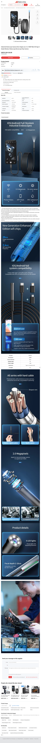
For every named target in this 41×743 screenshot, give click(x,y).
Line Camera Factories (33, 727)
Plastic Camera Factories (12, 727)
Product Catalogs (16, 705)
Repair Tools (4, 719)
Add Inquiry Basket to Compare (20, 41)
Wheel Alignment (15, 719)
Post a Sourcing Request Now (31, 677)
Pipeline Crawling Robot (5, 709)
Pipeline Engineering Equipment (16, 709)
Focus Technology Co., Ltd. (13, 738)
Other (21, 709)
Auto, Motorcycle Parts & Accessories (9, 7)
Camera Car (4, 727)
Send (10, 677)
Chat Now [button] (31, 57)
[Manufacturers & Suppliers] (20, 2)
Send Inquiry (10, 57)
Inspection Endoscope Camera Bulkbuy (16, 732)
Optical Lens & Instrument (34, 707)
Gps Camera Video (5, 732)
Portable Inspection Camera (15, 707)
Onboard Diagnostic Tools (6, 722)
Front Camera (4, 730)
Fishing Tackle (22, 707)
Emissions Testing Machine (25, 719)
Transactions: (18, 73)
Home (2, 7)
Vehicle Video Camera (22, 730)
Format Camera (30, 730)
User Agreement (26, 738)
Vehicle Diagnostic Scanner (17, 722)
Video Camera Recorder (13, 730)
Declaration (31, 738)
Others (31, 709)
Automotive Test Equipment (31, 7)
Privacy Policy (36, 738)
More (2, 734)
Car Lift (9, 719)
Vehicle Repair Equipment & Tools (20, 7)
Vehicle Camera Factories (23, 727)
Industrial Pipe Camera (5, 707)
